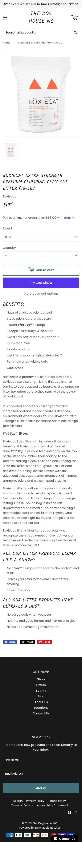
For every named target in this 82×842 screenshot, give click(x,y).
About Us (41, 702)
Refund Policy (57, 801)
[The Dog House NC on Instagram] (75, 813)
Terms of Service (22, 805)
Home (6, 42)
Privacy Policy (35, 801)
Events (41, 691)
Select (7, 228)
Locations (41, 707)
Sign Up (41, 788)
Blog (41, 696)
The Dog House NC (41, 17)
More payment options (41, 293)
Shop (41, 679)
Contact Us (41, 713)
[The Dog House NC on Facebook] (69, 813)
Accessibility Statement (52, 805)
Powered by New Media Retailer (39, 828)
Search (18, 801)
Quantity (9, 248)
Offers (41, 685)
